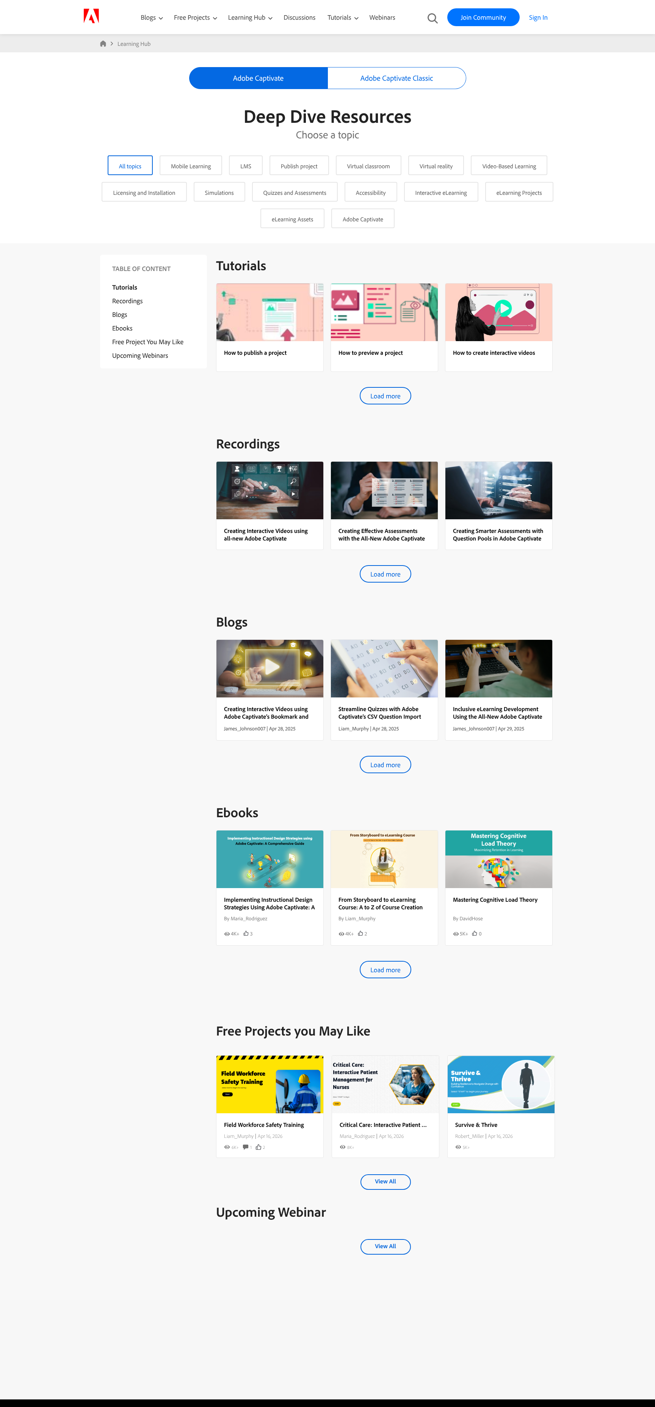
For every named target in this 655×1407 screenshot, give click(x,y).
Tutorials (340, 17)
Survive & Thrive (476, 1124)
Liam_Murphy (239, 1136)
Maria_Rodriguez (357, 1136)
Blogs (148, 17)
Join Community (483, 17)
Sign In (538, 17)
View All (385, 1181)
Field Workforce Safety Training (264, 1124)
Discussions (299, 17)
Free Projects (193, 17)
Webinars (382, 17)
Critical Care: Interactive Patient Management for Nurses (411, 1124)
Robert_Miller (469, 1136)
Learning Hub (247, 17)
